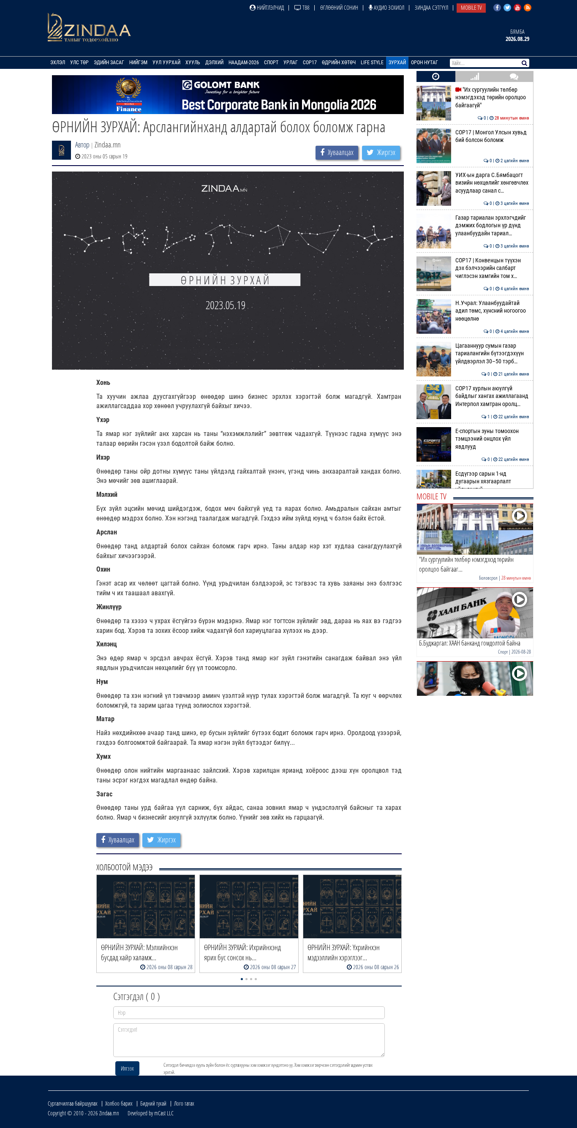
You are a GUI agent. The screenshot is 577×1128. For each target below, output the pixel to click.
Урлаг (290, 62)
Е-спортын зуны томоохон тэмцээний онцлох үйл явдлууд (492, 439)
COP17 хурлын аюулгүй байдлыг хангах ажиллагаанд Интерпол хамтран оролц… (492, 396)
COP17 (310, 62)
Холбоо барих (119, 1103)
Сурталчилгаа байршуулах (73, 1103)
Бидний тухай (153, 1103)
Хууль (192, 62)
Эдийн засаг (109, 62)
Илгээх (127, 1068)
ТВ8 (305, 7)
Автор (82, 144)
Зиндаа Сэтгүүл (431, 7)
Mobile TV (471, 7)
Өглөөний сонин (339, 7)
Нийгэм (138, 62)
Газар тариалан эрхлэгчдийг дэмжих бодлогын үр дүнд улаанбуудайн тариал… (492, 225)
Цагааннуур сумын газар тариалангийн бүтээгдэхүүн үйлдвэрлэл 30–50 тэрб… (492, 353)
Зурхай (397, 62)
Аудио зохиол (388, 7)
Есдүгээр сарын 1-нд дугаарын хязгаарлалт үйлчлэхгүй (492, 481)
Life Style (372, 62)
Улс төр (79, 62)
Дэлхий (214, 62)
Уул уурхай (166, 62)
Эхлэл (57, 62)
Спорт (271, 62)
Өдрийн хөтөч (339, 62)
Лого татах (184, 1103)
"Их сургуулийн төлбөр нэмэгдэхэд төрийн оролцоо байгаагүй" (492, 97)
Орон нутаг (424, 62)
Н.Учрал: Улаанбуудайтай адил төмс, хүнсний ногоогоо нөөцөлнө (492, 311)
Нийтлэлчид (270, 7)
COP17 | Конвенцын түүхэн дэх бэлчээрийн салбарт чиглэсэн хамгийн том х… (492, 268)
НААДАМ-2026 (244, 62)
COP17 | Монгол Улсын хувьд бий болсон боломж (492, 136)
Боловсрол (488, 577)
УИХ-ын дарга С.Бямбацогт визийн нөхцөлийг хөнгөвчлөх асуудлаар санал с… (492, 183)
